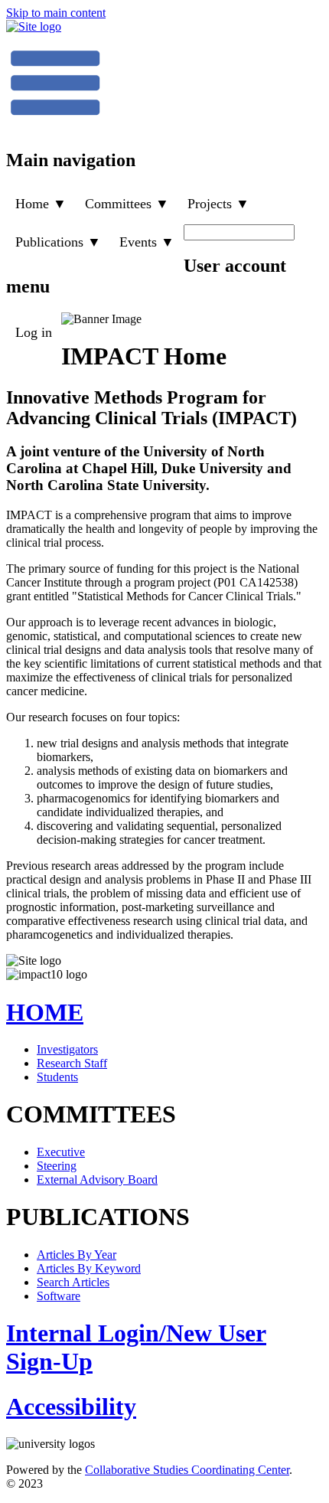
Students (57, 1076)
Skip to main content (56, 12)
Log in (33, 332)
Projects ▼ (218, 203)
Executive (61, 1151)
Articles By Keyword (89, 1268)
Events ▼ (146, 242)
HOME (44, 1012)
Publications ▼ (58, 242)
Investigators (67, 1049)
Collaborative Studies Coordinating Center (187, 1469)
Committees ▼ (127, 203)
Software (58, 1295)
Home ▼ (41, 203)
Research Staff (72, 1063)
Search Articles (73, 1282)
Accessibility (71, 1406)
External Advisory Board (97, 1179)
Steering (57, 1165)
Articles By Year (76, 1254)
